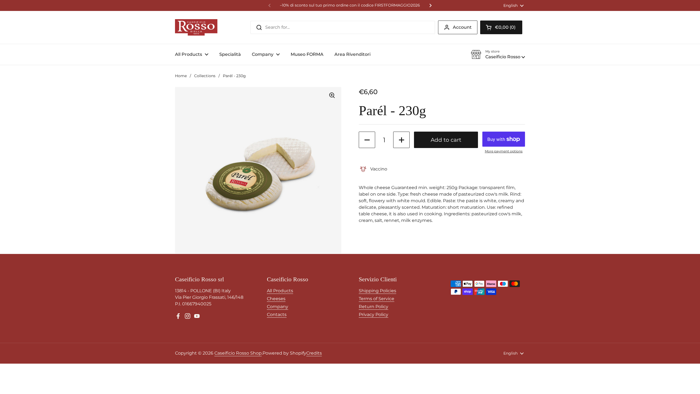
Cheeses (276, 298)
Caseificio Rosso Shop (238, 353)
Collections (204, 75)
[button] (501, 27)
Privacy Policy (373, 314)
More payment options (504, 151)
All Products (280, 290)
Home (181, 75)
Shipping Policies (377, 290)
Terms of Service (376, 298)
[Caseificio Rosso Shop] (196, 27)
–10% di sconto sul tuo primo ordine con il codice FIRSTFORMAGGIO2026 (350, 5)
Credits (314, 353)
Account (462, 27)
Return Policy (373, 306)
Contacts (277, 314)
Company (277, 306)
